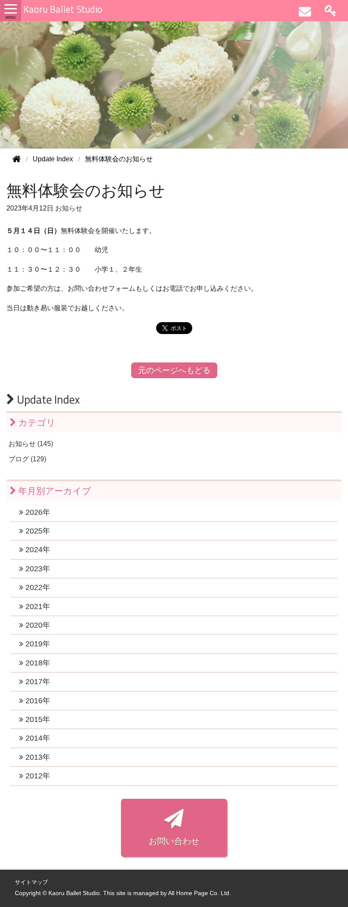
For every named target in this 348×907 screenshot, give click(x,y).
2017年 (36, 681)
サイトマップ (31, 882)
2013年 (36, 757)
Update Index (47, 399)
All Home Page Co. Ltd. (199, 893)
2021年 (36, 606)
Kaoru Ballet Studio (62, 9)
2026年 (36, 512)
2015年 (36, 719)
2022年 (36, 587)
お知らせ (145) (30, 443)
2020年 (36, 625)
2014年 (36, 738)
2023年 (36, 568)
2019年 (36, 644)
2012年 (36, 776)
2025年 (36, 531)
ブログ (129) (27, 459)
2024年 (36, 549)
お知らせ (68, 208)
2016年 (36, 700)
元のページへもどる (174, 370)
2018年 (36, 663)
